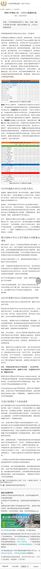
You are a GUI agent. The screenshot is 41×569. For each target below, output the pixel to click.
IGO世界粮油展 (6, 530)
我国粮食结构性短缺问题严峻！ (16, 485)
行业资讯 (16, 9)
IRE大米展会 (21, 542)
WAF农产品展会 (6, 553)
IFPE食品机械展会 (20, 553)
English (35, 566)
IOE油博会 (21, 539)
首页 (2, 9)
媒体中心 (9, 9)
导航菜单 (5, 566)
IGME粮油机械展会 (25, 544)
